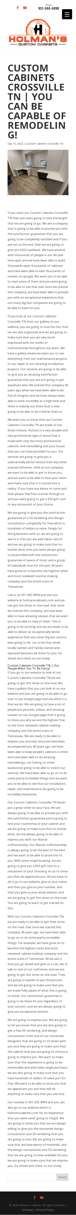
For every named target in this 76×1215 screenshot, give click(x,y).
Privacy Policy (45, 1210)
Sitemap (27, 1210)
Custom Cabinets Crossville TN (44, 143)
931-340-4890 (48, 7)
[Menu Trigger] (67, 14)
